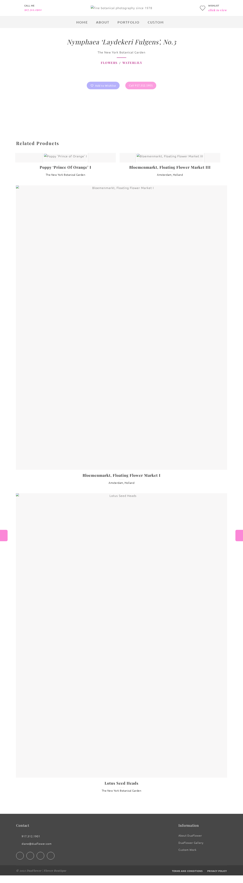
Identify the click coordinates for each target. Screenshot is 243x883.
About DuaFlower (190, 835)
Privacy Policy (217, 870)
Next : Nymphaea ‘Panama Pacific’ (239, 535)
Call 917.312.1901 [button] (141, 85)
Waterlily (132, 63)
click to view (217, 10)
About (102, 22)
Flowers (109, 63)
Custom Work (187, 850)
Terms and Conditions (187, 870)
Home (82, 22)
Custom (156, 22)
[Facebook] (20, 855)
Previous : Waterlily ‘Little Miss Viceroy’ (4, 535)
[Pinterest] (50, 855)
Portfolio (129, 22)
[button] (103, 85)
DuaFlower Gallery (191, 843)
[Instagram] (30, 855)
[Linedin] (40, 855)
